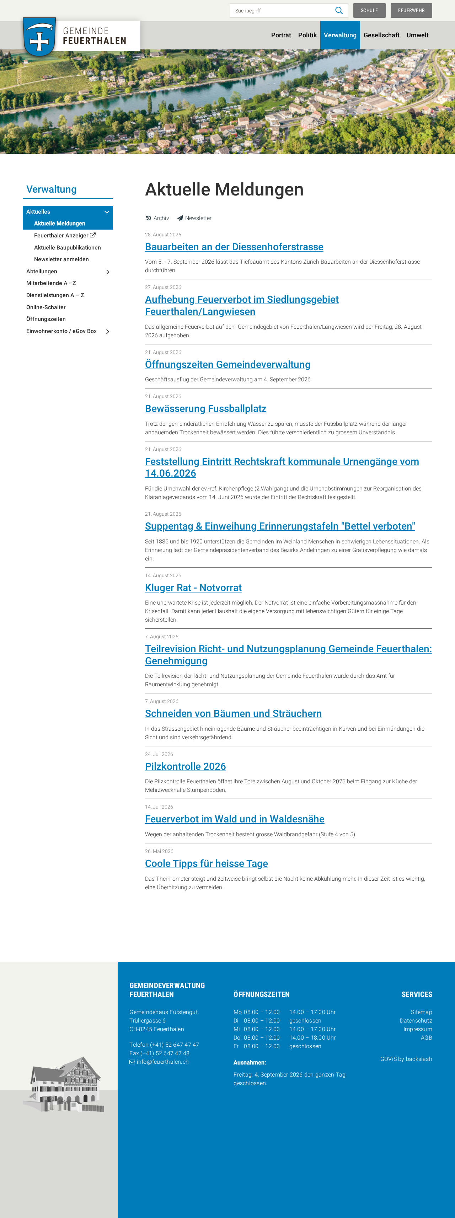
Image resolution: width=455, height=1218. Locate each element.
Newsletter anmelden (61, 259)
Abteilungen (41, 271)
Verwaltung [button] (340, 35)
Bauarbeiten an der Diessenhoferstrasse (234, 247)
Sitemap (421, 1012)
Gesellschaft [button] (382, 35)
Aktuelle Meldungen (59, 223)
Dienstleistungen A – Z (55, 295)
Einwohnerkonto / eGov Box (61, 331)
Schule (369, 10)
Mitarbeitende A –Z (51, 283)
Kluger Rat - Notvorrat (193, 588)
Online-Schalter (46, 307)
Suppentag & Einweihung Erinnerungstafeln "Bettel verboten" (280, 526)
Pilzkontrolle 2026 (185, 766)
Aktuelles (38, 211)
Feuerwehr (411, 10)
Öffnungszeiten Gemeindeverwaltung (228, 364)
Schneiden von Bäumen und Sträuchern (233, 713)
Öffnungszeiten (46, 319)
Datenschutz (416, 1020)
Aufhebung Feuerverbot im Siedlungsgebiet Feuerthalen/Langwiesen (242, 305)
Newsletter (198, 218)
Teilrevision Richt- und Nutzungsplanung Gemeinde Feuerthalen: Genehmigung (288, 655)
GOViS (388, 1059)
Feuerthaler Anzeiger (61, 235)
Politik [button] (307, 35)
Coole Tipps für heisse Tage (206, 863)
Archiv (160, 218)
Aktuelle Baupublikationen (67, 247)
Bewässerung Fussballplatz (206, 408)
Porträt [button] (281, 35)
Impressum (417, 1029)
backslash (419, 1059)
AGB (426, 1037)
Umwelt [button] (418, 35)
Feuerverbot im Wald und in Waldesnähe (235, 819)
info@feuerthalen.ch (163, 1061)
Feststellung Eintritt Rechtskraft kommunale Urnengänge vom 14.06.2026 (282, 467)
